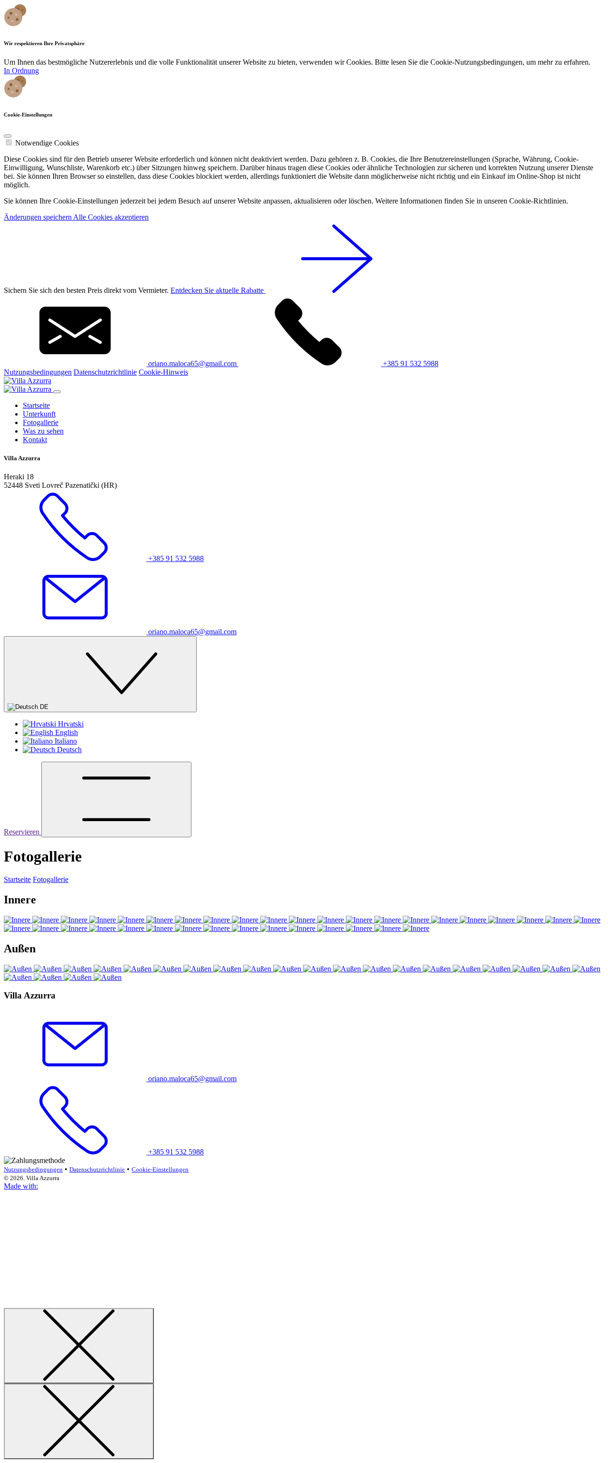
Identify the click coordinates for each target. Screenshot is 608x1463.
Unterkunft (39, 414)
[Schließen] (79, 1346)
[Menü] (116, 799)
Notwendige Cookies (47, 143)
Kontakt (35, 440)
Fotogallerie (40, 422)
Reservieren (22, 832)
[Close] (7, 136)
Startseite (36, 405)
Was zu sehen (43, 431)
